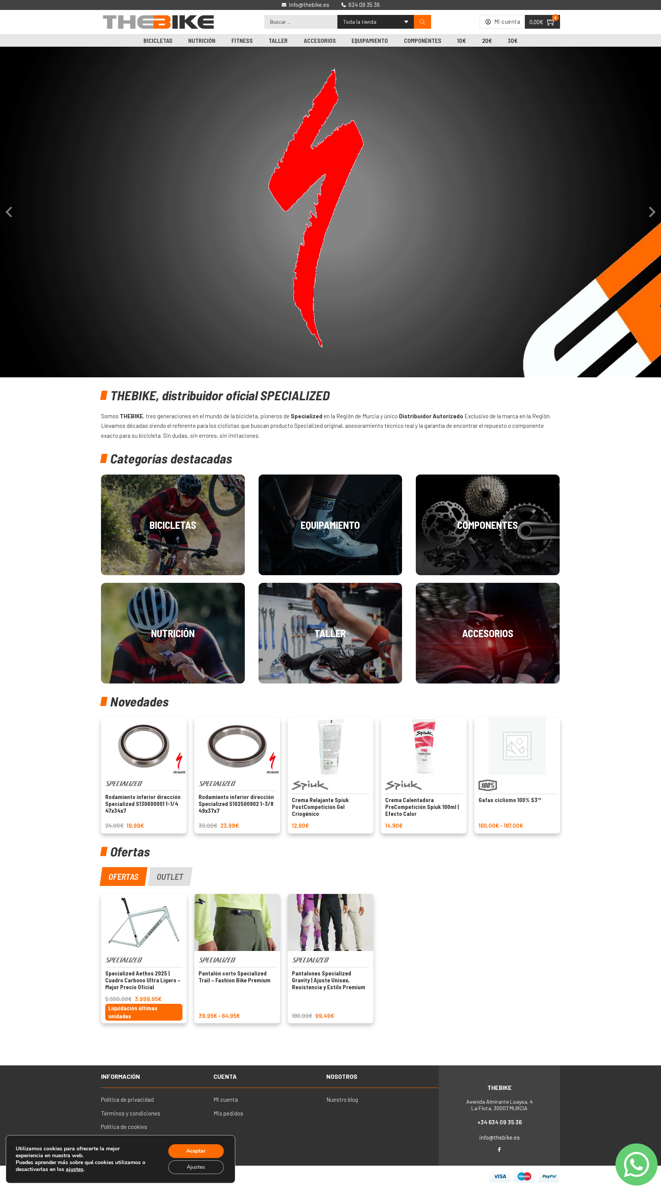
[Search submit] (422, 22)
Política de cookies (124, 1126)
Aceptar (195, 1151)
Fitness (242, 40)
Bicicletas (158, 40)
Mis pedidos (228, 1113)
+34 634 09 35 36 (499, 1122)
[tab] (124, 876)
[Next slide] (651, 212)
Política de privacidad (127, 1099)
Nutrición (201, 40)
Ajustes (196, 1167)
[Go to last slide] (9, 212)
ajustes (74, 1169)
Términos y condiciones (130, 1113)
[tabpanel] (330, 958)
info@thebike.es (499, 1137)
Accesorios (320, 40)
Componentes (422, 40)
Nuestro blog (342, 1099)
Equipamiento (370, 40)
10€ (461, 40)
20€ (487, 40)
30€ (513, 40)
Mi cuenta (225, 1099)
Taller (278, 40)
